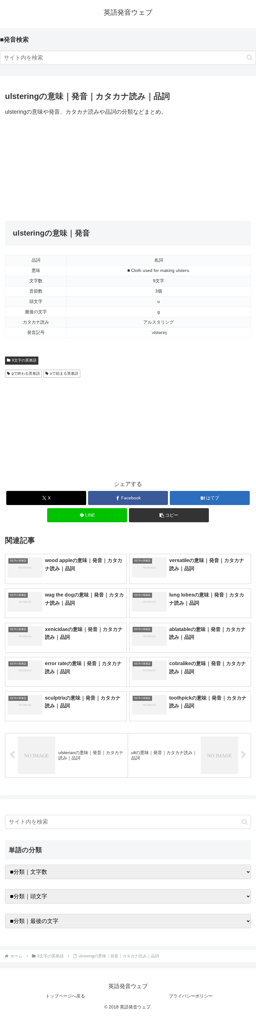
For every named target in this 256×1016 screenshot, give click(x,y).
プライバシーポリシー (191, 995)
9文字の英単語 (24, 360)
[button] (249, 57)
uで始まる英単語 (64, 373)
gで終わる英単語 (26, 373)
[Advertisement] (128, 169)
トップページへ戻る (65, 995)
